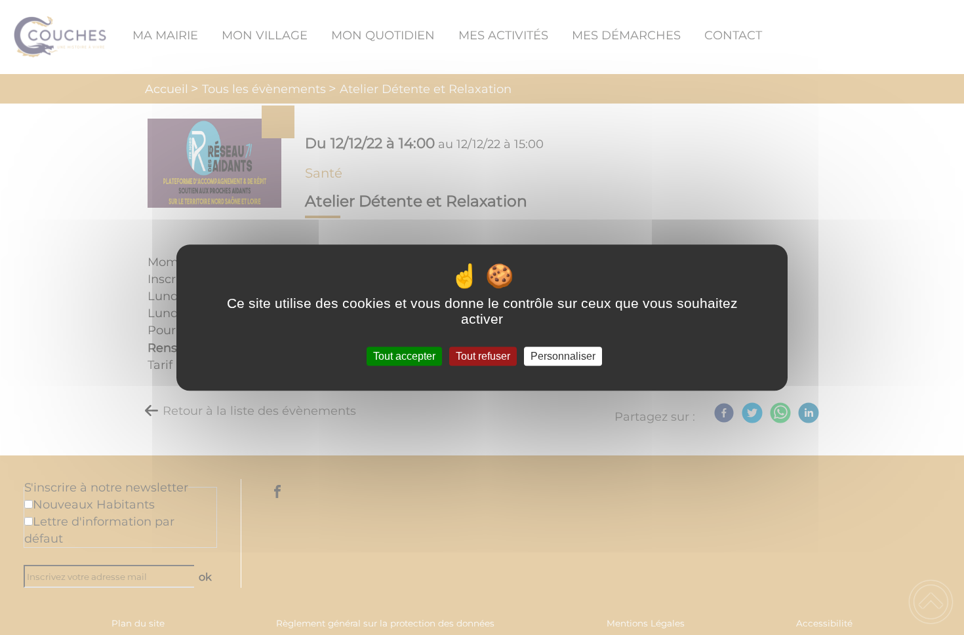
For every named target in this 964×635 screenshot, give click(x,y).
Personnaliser (563, 356)
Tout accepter (404, 356)
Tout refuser (483, 356)
